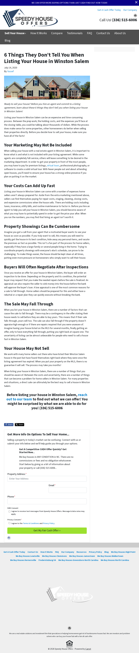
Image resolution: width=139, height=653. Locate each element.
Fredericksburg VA (47, 560)
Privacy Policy (48, 523)
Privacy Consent (14, 519)
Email (52, 485)
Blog (7, 41)
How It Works (38, 33)
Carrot (88, 648)
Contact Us (103, 33)
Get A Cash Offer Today (109, 10)
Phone (11, 496)
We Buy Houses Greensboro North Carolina (78, 560)
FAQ (89, 33)
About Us (120, 33)
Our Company (130, 10)
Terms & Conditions (31, 523)
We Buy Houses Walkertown (110, 556)
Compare (57, 33)
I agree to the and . (33, 523)
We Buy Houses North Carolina (115, 560)
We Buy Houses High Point (123, 552)
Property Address (17, 474)
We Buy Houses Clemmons (54, 556)
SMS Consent (12, 508)
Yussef (10, 71)
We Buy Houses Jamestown (82, 556)
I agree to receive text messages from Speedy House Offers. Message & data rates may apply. (48, 513)
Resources (81, 552)
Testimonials (75, 33)
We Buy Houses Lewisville (28, 556)
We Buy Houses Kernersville (23, 560)
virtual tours (53, 165)
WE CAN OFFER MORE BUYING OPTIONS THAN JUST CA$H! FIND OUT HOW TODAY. (70, 2)
